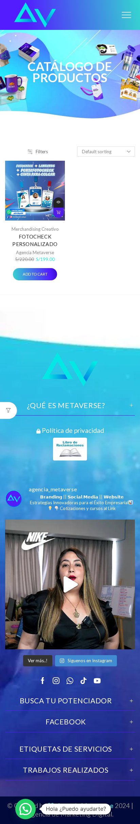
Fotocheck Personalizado (35, 240)
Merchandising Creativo (35, 229)
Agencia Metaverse (35, 252)
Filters (42, 151)
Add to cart (58, 213)
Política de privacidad (72, 430)
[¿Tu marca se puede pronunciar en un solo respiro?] (70, 584)
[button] (25, 809)
